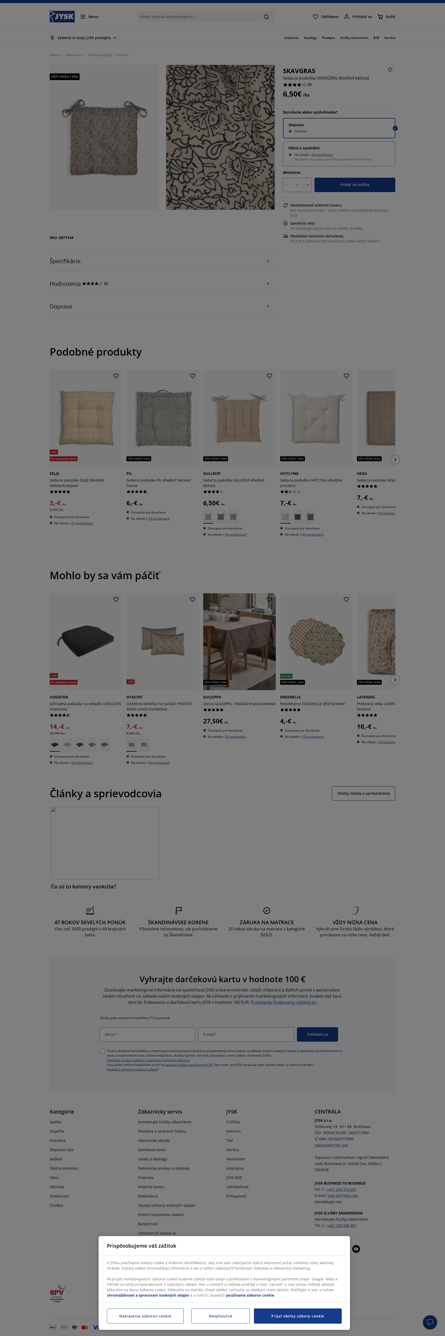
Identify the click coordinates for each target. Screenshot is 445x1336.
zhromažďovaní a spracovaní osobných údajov (148, 1295)
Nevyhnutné (220, 1316)
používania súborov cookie (250, 1295)
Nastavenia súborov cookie (145, 1316)
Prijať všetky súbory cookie (297, 1316)
